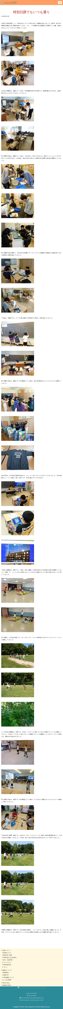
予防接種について (8, 977)
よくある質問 (7, 980)
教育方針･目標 (7, 955)
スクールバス (7, 962)
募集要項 (6, 972)
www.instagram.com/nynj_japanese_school (32, 1000)
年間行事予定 (7, 964)
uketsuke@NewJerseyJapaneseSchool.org (32, 997)
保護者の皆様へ (7, 985)
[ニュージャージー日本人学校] (9, 2)
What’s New (6, 983)
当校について (6, 950)
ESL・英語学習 (7, 960)
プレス (5, 967)
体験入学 (6, 975)
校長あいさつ (7, 952)
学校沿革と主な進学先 (9, 957)
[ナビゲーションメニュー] (60, 2)
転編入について (7, 970)
